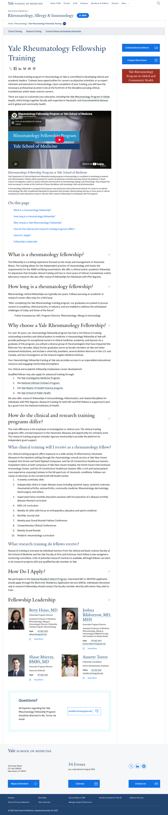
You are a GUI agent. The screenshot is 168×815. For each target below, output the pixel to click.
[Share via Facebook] (15, 68)
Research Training (33, 31)
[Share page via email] (29, 68)
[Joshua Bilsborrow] (70, 619)
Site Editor (42, 798)
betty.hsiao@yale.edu (38, 634)
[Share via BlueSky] (24, 68)
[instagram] (143, 766)
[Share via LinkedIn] (20, 68)
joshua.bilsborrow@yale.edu (94, 644)
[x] (131, 766)
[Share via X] (10, 68)
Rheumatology (21, 23)
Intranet (11, 798)
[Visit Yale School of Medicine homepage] (29, 751)
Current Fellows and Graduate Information (63, 31)
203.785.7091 (96, 670)
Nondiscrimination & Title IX (110, 798)
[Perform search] (158, 3)
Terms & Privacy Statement (18, 802)
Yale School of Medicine (17, 11)
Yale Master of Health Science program (42, 388)
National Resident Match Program (49, 579)
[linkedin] (137, 766)
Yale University (44, 802)
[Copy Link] (109, 254)
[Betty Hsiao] (16, 619)
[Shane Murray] (16, 665)
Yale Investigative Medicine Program (40, 378)
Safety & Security (136, 798)
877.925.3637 (43, 631)
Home (10, 23)
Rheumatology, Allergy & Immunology (40, 15)
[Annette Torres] (70, 665)
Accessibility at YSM (77, 798)
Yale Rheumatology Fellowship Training (45, 23)
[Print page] (34, 68)
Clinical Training (15, 31)
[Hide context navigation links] (64, 23)
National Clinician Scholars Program (40, 383)
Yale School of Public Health (36, 393)
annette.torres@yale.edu (93, 673)
